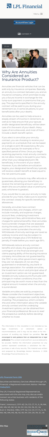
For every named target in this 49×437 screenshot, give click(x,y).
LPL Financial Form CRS (11, 377)
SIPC (8, 387)
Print (6, 46)
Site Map (4, 426)
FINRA (3, 387)
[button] (38, 14)
